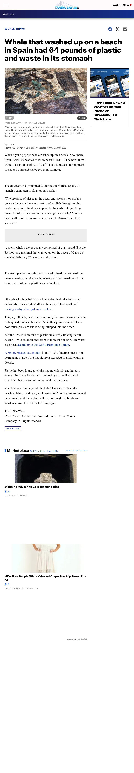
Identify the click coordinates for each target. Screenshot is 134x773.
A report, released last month (22, 352)
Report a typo (12, 428)
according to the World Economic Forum (43, 344)
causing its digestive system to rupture (28, 309)
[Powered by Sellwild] (82, 639)
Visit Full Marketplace (76, 451)
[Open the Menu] (5, 5)
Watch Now (121, 5)
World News (15, 28)
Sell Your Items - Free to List (44, 451)
